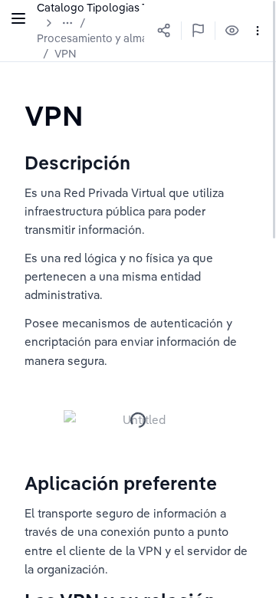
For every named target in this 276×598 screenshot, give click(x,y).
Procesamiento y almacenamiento (122, 38)
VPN (65, 54)
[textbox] (54, 115)
